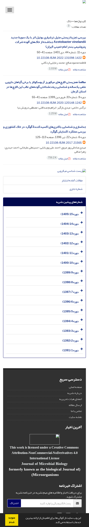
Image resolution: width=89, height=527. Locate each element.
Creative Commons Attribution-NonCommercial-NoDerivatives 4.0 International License (45, 453)
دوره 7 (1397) (70, 292)
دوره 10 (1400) (70, 263)
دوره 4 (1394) (70, 321)
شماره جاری (76, 189)
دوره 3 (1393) (70, 331)
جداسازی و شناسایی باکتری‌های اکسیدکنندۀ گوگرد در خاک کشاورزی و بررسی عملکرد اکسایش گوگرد (44, 129)
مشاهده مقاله (79, 69)
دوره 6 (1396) (70, 301)
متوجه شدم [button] (11, 520)
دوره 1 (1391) (70, 350)
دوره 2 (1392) (70, 340)
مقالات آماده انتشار (72, 180)
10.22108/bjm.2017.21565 (64, 143)
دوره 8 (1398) (70, 282)
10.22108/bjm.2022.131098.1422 (59, 58)
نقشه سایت (75, 417)
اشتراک (14, 503)
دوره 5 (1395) (70, 311)
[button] (53, 522)
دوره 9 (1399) (70, 272)
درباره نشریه (74, 393)
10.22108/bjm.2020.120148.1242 (59, 103)
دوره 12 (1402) (70, 243)
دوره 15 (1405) (70, 214)
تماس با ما (76, 411)
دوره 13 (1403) (70, 233)
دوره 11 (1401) (70, 253)
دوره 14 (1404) (70, 224)
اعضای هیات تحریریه (70, 399)
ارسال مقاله (75, 405)
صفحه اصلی (75, 387)
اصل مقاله (58, 69)
